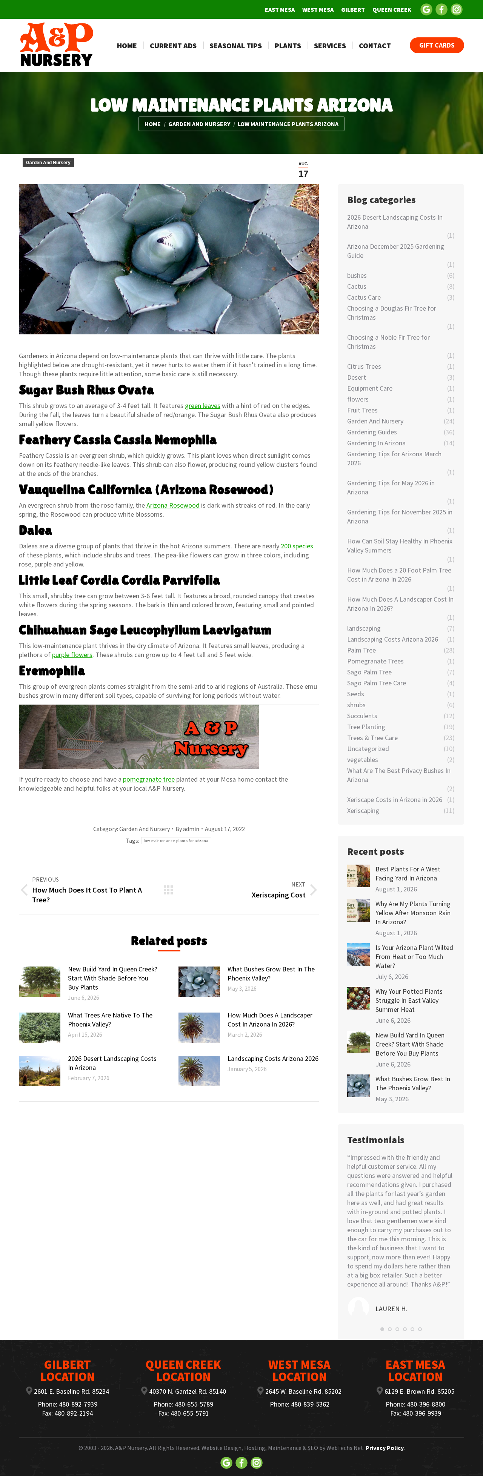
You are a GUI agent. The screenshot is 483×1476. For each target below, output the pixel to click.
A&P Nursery (131, 1447)
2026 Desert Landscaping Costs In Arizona (112, 1063)
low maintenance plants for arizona (176, 841)
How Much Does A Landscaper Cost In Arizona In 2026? (270, 1019)
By (187, 829)
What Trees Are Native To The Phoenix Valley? (110, 1019)
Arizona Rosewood (173, 505)
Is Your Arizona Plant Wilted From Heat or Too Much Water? (414, 956)
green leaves (202, 405)
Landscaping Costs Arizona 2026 (273, 1058)
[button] (382, 1329)
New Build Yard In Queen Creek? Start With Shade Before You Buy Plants (112, 978)
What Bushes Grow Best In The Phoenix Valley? (271, 973)
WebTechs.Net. (345, 1447)
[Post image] (39, 982)
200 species (297, 546)
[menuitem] (280, 9)
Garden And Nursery (48, 162)
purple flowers (72, 654)
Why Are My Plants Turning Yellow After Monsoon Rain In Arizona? (413, 912)
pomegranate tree (149, 779)
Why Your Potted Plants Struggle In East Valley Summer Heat (409, 1000)
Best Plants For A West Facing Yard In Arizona (407, 873)
